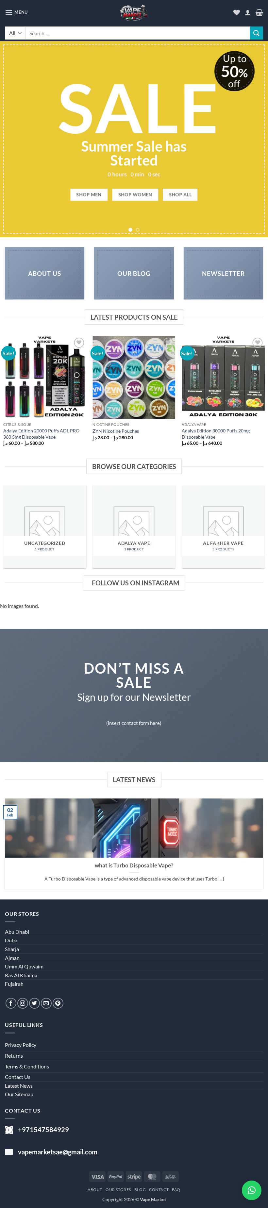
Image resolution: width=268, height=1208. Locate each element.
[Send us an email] (46, 1003)
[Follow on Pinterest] (58, 1003)
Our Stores (118, 1189)
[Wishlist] (236, 12)
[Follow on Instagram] (22, 1003)
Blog (140, 1189)
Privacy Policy (20, 1045)
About (95, 1189)
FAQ (176, 1189)
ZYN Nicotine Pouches (115, 431)
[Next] (254, 139)
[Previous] (14, 139)
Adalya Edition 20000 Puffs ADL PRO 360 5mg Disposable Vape (41, 434)
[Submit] (256, 32)
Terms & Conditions (27, 1066)
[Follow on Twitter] (34, 1003)
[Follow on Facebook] (11, 1003)
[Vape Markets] (134, 14)
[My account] (247, 12)
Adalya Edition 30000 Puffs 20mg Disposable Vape (216, 434)
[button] (16, 12)
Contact (159, 1189)
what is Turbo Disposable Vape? (134, 865)
